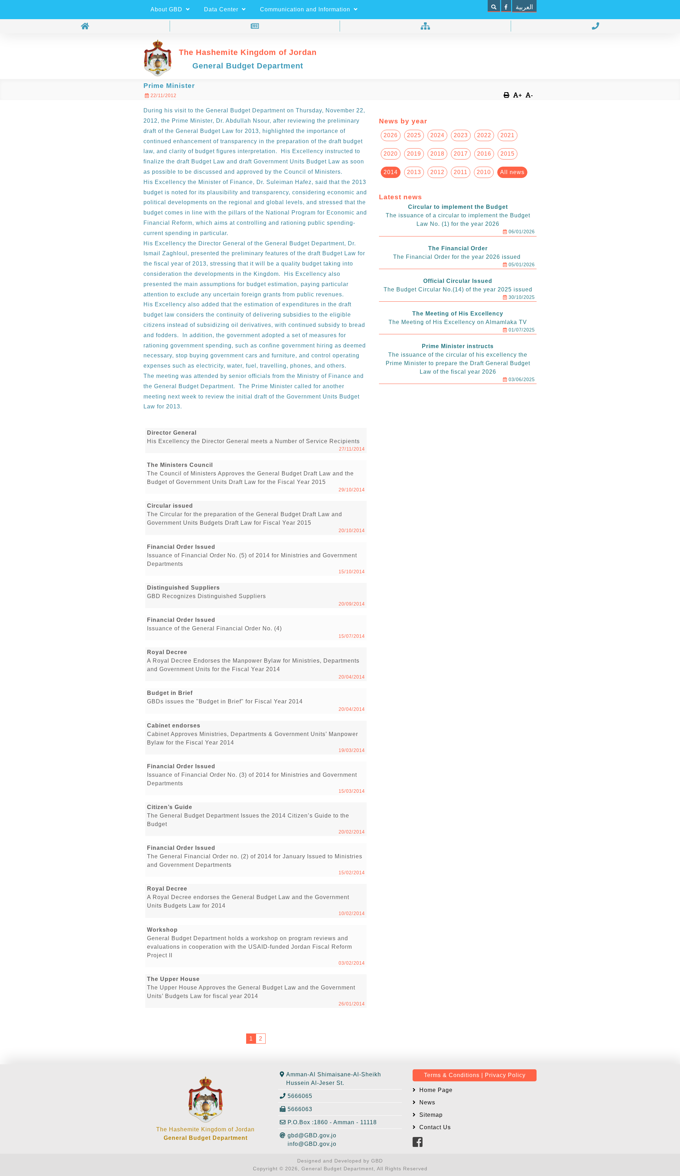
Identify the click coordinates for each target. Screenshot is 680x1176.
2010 (484, 172)
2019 (414, 154)
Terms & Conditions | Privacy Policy (475, 1075)
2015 (507, 154)
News (426, 1102)
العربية (524, 7)
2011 (461, 172)
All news (512, 172)
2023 (461, 135)
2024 (437, 135)
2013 (414, 172)
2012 (437, 172)
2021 (507, 135)
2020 (391, 154)
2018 (437, 154)
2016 (484, 154)
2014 (391, 172)
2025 (414, 135)
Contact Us (434, 1127)
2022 (484, 135)
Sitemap (430, 1115)
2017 (461, 154)
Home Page (435, 1090)
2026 (391, 135)
